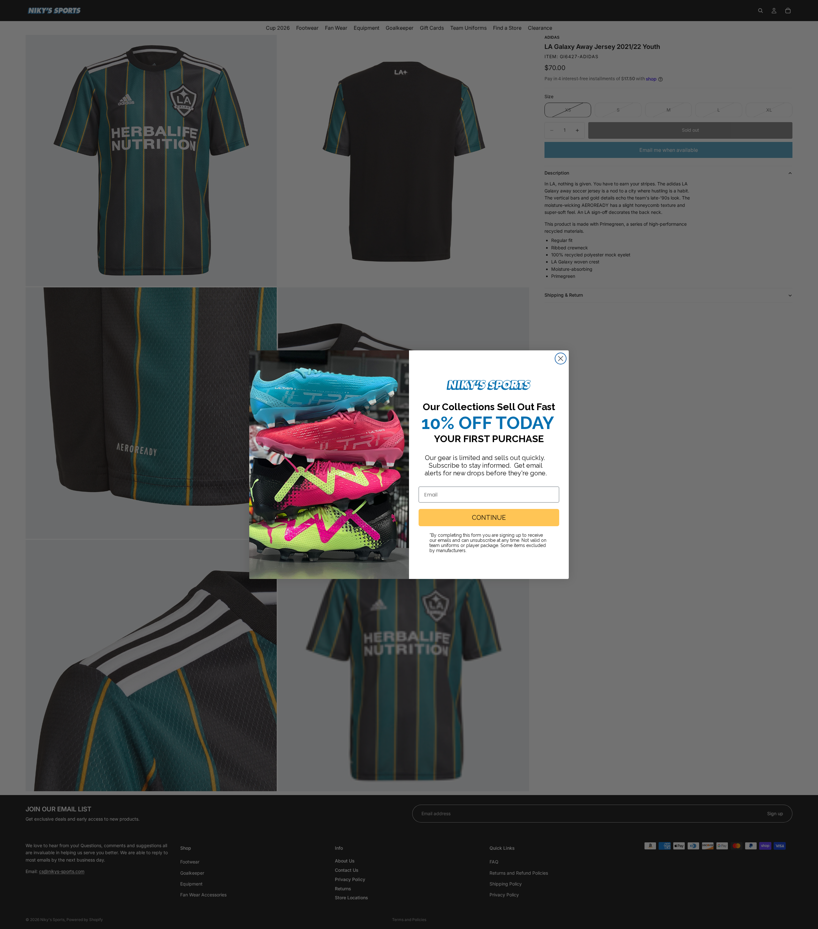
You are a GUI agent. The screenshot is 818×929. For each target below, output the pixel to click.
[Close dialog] (560, 358)
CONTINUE (489, 517)
